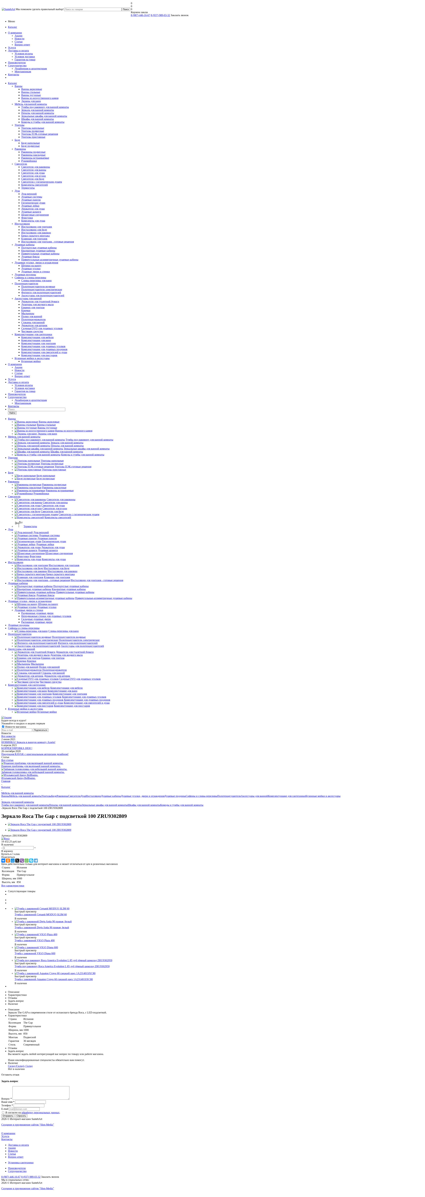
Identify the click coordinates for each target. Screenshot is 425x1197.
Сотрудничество (17, 65)
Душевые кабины (25, 244)
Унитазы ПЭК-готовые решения (39, 134)
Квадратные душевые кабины (38, 250)
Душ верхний (29, 193)
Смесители (21, 163)
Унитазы (19, 125)
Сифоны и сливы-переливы (30, 277)
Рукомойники (29, 160)
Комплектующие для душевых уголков (43, 346)
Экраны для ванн (31, 101)
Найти (12, 413)
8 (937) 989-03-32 (160, 15)
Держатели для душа (33, 208)
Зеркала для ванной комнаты (37, 110)
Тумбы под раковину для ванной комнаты (45, 107)
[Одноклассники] (8, 861)
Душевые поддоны (25, 274)
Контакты (13, 74)
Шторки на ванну (31, 265)
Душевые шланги (31, 211)
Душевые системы (31, 196)
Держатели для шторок (34, 325)
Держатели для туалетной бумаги (40, 301)
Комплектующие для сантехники (33, 334)
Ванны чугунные (31, 95)
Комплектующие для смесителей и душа (44, 352)
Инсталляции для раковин (36, 232)
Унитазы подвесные (32, 131)
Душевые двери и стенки (35, 271)
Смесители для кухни (33, 175)
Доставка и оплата (18, 50)
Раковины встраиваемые (35, 157)
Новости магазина (15, 726)
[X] (17, 861)
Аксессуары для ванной (28, 298)
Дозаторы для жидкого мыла (37, 304)
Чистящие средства (32, 331)
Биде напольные (30, 143)
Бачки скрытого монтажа (35, 235)
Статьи (19, 41)
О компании (15, 32)
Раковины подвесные (33, 152)
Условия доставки (25, 56)
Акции (18, 35)
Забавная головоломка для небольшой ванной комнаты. (33, 772)
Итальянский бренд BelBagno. (18, 778)
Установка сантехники (21, 1162)
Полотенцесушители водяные (38, 286)
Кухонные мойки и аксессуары (32, 358)
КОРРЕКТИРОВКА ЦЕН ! (16, 748)
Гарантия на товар (25, 59)
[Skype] (31, 861)
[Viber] (22, 861)
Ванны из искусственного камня (39, 98)
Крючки (25, 310)
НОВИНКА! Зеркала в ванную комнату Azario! (28, 742)
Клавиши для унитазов (34, 238)
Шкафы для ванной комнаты (37, 119)
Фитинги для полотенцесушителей (41, 292)
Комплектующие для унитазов (38, 343)
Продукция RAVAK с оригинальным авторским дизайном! (34, 754)
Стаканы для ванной (33, 322)
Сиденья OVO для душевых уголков (42, 328)
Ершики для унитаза (32, 307)
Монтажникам (23, 71)
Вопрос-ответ (22, 44)
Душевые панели (31, 199)
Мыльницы (27, 313)
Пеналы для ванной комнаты (37, 113)
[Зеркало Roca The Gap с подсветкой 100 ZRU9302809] (39, 824)
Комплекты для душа (33, 220)
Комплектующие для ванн (36, 340)
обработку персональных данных (40, 1112)
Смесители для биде (32, 178)
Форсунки (27, 217)
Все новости (8, 736)
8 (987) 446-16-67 (140, 15)
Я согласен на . (32, 1112)
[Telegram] (36, 861)
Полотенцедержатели (33, 319)
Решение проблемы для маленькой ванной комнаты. (31, 766)
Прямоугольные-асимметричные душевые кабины (49, 259)
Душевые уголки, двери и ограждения (36, 262)
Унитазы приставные (33, 137)
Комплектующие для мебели (37, 337)
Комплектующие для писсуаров (39, 355)
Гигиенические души (33, 202)
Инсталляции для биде (34, 229)
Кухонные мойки (31, 361)
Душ (17, 190)
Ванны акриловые (31, 89)
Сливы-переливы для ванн (36, 280)
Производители (17, 62)
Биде (17, 140)
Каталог (12, 27)
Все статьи (7, 760)
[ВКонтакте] (3, 861)
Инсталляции (22, 223)
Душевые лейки (30, 205)
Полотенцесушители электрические (41, 289)
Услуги (12, 47)
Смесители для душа (33, 172)
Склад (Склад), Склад (20, 1066)
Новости (19, 38)
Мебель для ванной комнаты (31, 104)
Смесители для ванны (33, 169)
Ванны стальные (30, 92)
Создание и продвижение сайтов (27, 1124)
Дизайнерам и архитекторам (31, 68)
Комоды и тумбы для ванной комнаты (42, 122)
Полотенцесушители (26, 283)
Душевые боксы (30, 256)
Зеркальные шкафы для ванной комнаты (44, 116)
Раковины (20, 149)
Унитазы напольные (32, 128)
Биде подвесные (30, 146)
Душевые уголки (31, 268)
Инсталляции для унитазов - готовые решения (47, 241)
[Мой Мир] (13, 861)
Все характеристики (12, 885)
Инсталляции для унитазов (36, 226)
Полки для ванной (31, 316)
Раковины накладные (33, 155)
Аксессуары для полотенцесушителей (42, 295)
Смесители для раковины (35, 166)
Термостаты (28, 187)
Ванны (18, 86)
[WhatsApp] (27, 861)
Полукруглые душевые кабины (39, 247)
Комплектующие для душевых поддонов (44, 349)
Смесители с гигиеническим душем (41, 181)
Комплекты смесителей (34, 184)
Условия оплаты (24, 53)
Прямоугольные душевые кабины (40, 253)
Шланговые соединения (35, 214)
